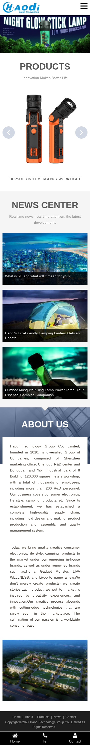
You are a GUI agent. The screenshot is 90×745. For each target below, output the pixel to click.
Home (16, 717)
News (57, 717)
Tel (45, 741)
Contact (71, 717)
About (29, 717)
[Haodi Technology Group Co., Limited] (21, 8)
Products (43, 717)
